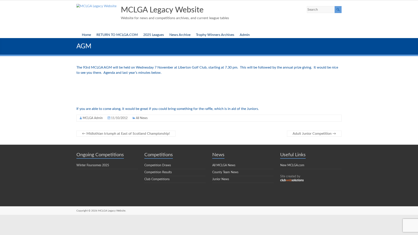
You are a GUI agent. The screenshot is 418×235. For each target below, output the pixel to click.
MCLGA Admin (93, 118)
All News (142, 118)
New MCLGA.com (292, 165)
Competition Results (158, 172)
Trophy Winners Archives (215, 35)
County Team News (225, 172)
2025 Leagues (153, 35)
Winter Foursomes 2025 (92, 165)
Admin (245, 35)
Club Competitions (157, 179)
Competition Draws (157, 165)
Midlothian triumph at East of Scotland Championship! (126, 133)
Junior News (220, 179)
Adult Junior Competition (314, 133)
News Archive (179, 35)
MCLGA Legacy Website (162, 10)
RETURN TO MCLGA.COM (117, 35)
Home (86, 35)
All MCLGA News (223, 165)
